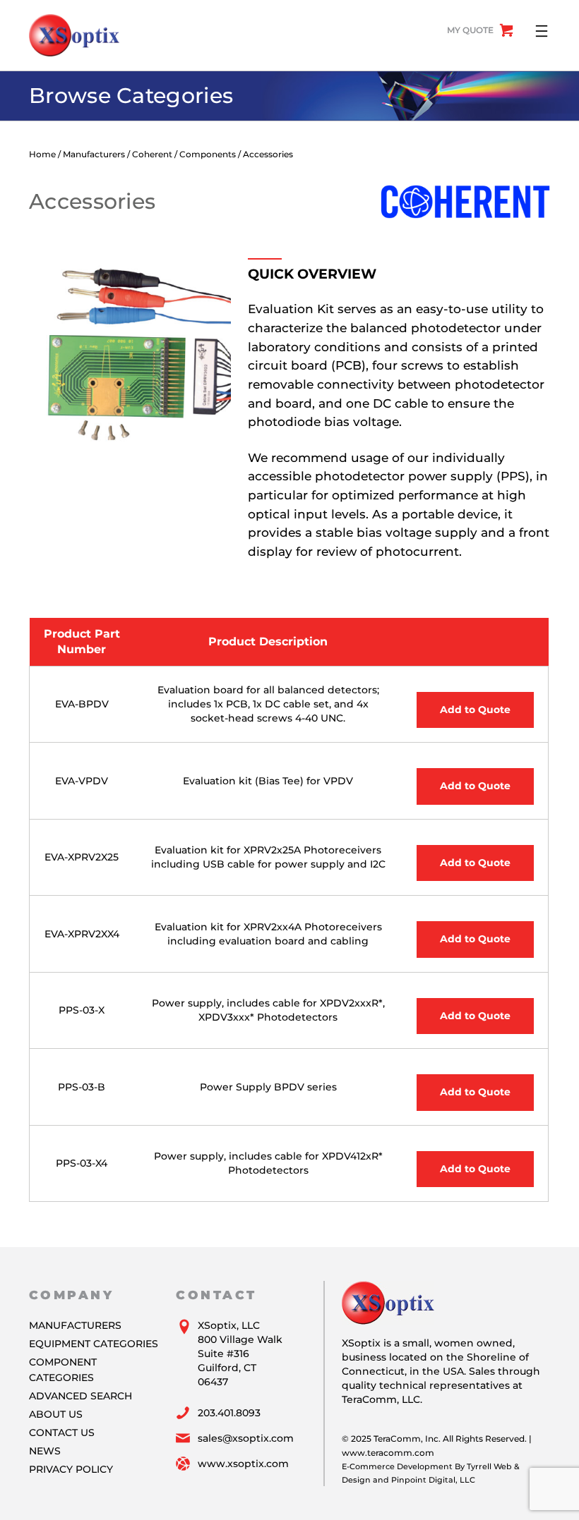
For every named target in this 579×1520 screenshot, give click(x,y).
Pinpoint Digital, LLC (433, 1480)
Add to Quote (475, 709)
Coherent (152, 154)
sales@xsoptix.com (246, 1438)
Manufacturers (94, 154)
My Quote (470, 30)
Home (42, 154)
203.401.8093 (229, 1412)
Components (207, 154)
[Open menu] (541, 31)
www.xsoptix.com (243, 1463)
